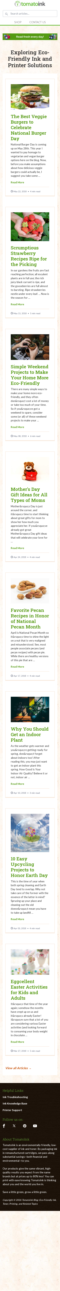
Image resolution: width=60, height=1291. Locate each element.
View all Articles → (18, 1068)
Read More (17, 182)
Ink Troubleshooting (15, 1097)
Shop (18, 22)
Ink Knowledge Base (15, 1103)
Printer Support (12, 1110)
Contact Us (37, 22)
